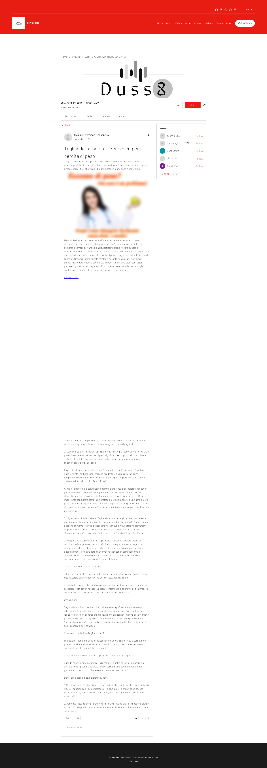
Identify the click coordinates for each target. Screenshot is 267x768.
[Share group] (204, 105)
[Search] (178, 105)
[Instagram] (216, 9)
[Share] (148, 135)
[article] (107, 433)
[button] (245, 23)
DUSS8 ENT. (33, 23)
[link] (71, 116)
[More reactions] (77, 718)
